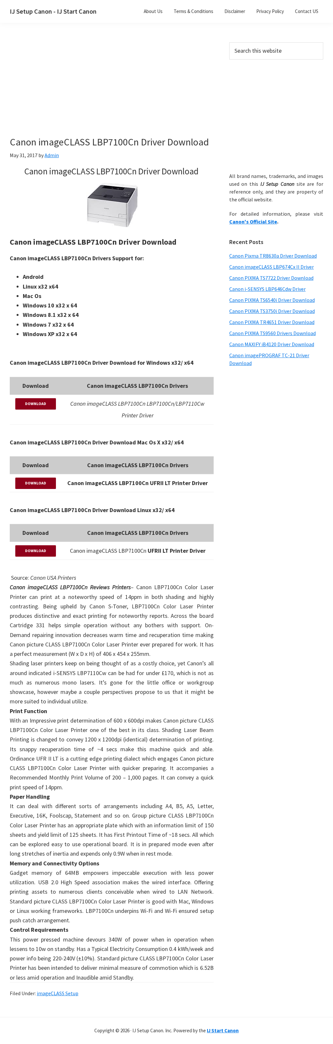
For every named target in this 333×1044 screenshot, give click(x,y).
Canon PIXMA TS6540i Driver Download (272, 300)
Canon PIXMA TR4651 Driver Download (271, 322)
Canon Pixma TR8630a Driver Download (273, 255)
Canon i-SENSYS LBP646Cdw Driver (267, 289)
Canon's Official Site (253, 221)
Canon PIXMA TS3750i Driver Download (272, 311)
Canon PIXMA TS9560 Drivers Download (272, 333)
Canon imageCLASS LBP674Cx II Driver (271, 267)
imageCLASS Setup (57, 993)
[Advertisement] (123, 90)
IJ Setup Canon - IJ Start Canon (53, 11)
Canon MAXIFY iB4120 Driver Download (271, 344)
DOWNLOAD (35, 403)
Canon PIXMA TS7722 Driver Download (271, 278)
